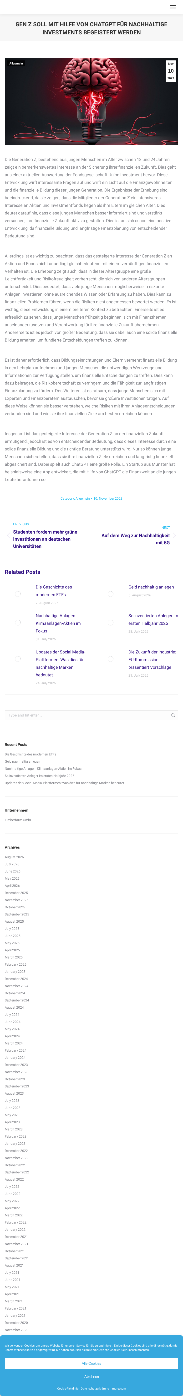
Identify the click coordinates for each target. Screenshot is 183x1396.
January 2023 (15, 1143)
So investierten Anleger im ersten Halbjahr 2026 (153, 619)
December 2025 (16, 893)
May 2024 (12, 1029)
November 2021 (16, 1244)
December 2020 (16, 1323)
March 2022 (14, 1215)
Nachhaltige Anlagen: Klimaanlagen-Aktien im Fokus (58, 623)
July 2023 (12, 1100)
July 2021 (12, 1272)
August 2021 (14, 1265)
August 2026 (14, 857)
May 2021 (12, 1287)
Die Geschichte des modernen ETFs (54, 590)
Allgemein (16, 63)
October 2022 (15, 1165)
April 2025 (12, 950)
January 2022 (15, 1229)
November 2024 (16, 986)
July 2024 (12, 1014)
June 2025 (12, 936)
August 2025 (14, 921)
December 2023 (16, 1065)
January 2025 (15, 971)
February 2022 (15, 1222)
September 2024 (17, 1000)
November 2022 (16, 1158)
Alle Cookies (91, 1363)
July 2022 (12, 1186)
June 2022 (12, 1194)
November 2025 (16, 900)
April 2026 (12, 886)
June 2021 (12, 1280)
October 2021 (15, 1251)
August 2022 (14, 1179)
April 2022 (12, 1208)
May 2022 (12, 1201)
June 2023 (12, 1108)
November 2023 (16, 1072)
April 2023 (12, 1122)
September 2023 (17, 1086)
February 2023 (15, 1136)
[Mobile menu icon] (173, 7)
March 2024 (14, 1043)
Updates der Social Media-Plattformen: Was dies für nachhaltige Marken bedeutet (60, 663)
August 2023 (14, 1093)
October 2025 (15, 907)
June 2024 (12, 1022)
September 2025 (17, 914)
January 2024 (15, 1057)
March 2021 (14, 1301)
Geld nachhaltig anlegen (151, 586)
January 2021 (15, 1315)
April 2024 (12, 1036)
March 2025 (14, 957)
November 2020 (16, 1330)
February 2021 (15, 1308)
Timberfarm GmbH (18, 820)
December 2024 (16, 979)
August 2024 (14, 1007)
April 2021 (12, 1294)
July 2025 (12, 929)
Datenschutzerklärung (95, 1388)
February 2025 (15, 964)
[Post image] (18, 594)
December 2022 (16, 1151)
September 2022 (17, 1172)
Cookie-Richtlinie (67, 1388)
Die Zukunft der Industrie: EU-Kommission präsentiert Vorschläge (152, 659)
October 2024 (15, 993)
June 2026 (12, 871)
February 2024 (15, 1050)
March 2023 (14, 1129)
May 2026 (12, 878)
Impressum (119, 1388)
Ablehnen (91, 1377)
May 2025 (12, 943)
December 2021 (16, 1237)
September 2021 (17, 1258)
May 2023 (12, 1115)
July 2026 (12, 864)
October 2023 (15, 1079)
